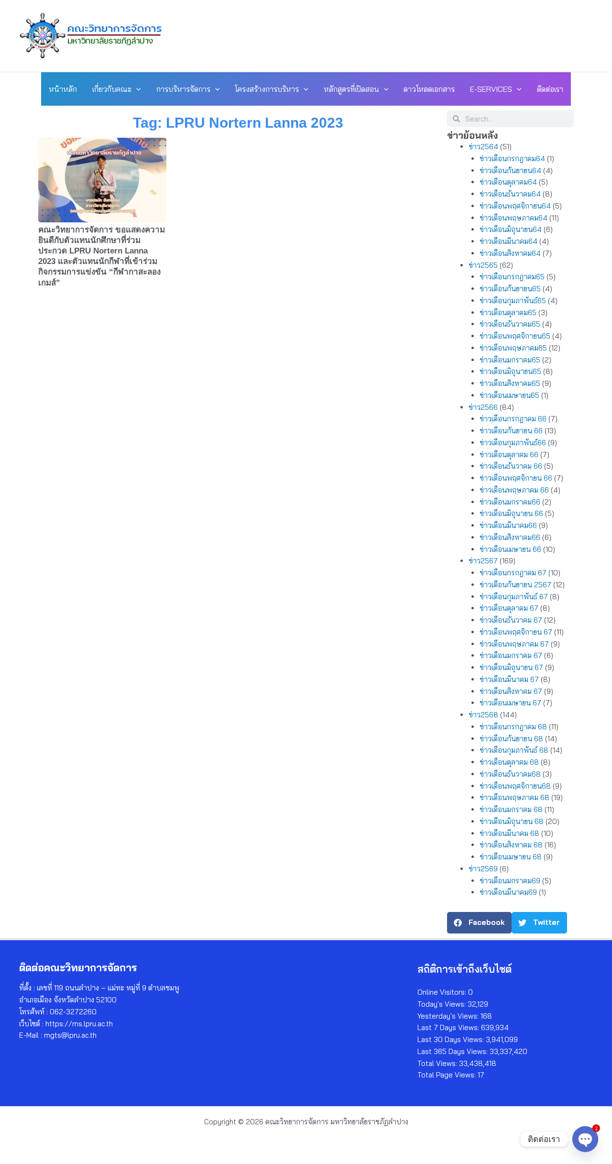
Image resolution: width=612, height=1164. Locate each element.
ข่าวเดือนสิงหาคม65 (510, 383)
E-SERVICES (491, 89)
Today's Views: (442, 1004)
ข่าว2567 (483, 560)
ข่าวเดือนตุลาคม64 (508, 182)
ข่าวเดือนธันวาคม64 (510, 193)
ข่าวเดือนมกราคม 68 (511, 809)
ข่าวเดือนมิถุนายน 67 (511, 667)
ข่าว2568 (483, 714)
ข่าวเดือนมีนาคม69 (508, 892)
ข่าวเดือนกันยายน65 (510, 288)
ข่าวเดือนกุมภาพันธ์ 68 (514, 750)
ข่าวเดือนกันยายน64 (510, 170)
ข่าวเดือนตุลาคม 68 (509, 762)
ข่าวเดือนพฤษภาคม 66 (514, 489)
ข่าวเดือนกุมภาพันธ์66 (513, 442)
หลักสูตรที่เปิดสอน (351, 89)
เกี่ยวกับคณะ (111, 89)
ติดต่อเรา (550, 89)
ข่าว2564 (483, 146)
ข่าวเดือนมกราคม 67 (511, 655)
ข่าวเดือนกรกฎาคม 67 (513, 572)
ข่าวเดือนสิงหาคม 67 (511, 691)
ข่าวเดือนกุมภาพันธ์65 (513, 300)
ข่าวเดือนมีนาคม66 (508, 525)
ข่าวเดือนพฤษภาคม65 (513, 347)
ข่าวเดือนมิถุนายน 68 (512, 821)
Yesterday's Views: (449, 1016)
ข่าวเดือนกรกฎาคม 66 (513, 418)
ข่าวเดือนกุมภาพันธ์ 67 (514, 596)
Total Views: (438, 1063)
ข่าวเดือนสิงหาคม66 (510, 537)
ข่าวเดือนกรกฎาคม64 (512, 158)
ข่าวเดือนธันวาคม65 (510, 324)
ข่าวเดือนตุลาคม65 (508, 312)
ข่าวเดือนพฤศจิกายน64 (515, 205)
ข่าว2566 (483, 407)
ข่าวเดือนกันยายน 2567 (515, 584)
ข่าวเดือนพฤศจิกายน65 (515, 335)
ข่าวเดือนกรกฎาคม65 (512, 276)
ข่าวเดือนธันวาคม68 (510, 774)
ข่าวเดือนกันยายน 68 (511, 738)
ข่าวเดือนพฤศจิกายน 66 (516, 478)
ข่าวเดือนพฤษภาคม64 (513, 217)
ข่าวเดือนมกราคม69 (510, 880)
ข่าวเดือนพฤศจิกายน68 (515, 786)
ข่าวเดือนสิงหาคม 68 (511, 844)
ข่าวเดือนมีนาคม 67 (509, 679)
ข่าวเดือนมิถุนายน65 (510, 371)
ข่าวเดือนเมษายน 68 (511, 856)
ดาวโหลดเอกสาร (429, 89)
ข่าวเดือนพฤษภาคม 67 (514, 643)
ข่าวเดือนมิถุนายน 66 (511, 513)
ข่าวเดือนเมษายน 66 (510, 549)
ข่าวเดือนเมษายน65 (509, 395)
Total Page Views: (447, 1074)
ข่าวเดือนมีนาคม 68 (509, 833)
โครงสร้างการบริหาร (267, 89)
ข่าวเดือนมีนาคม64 (508, 241)
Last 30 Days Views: (451, 1039)
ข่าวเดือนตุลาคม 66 (509, 454)
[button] (136, 89)
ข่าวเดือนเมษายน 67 (510, 702)
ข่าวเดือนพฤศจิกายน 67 (516, 632)
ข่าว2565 (483, 265)
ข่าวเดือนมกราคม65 (510, 359)
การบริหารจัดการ (183, 89)
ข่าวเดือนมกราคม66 (510, 501)
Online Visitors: (442, 992)
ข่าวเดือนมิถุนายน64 (511, 229)
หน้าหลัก (63, 89)
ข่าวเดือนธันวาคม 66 (511, 466)
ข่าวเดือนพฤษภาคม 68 (514, 797)
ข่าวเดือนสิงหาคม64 (510, 253)
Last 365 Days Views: (453, 1051)
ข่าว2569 (483, 868)
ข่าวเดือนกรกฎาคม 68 (513, 726)
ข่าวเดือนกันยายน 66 (511, 430)
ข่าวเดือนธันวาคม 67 (511, 620)
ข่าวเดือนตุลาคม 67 (509, 608)
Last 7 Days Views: (449, 1027)
